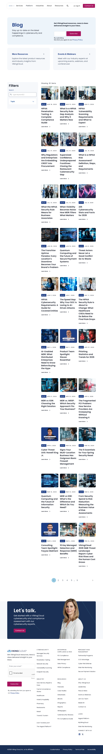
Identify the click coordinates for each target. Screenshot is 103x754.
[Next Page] (93, 580)
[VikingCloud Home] (11, 5)
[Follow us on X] (82, 734)
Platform (29, 6)
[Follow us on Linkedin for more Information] (79, 734)
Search (11, 90)
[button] (19, 6)
